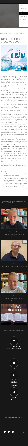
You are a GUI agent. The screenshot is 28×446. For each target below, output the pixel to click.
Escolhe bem (14, 264)
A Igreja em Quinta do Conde (16, 417)
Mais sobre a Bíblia (14, 231)
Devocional (11, 33)
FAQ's (24, 432)
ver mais (14, 335)
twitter (5, 432)
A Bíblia (14, 296)
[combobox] (23, 26)
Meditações (16, 33)
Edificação (6, 33)
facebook (9, 432)
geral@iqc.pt (14, 368)
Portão (1, 33)
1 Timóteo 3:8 (14, 328)
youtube (13, 432)
